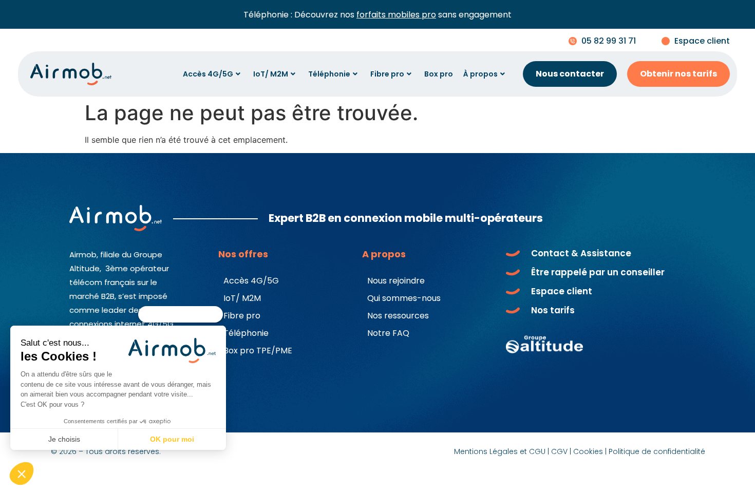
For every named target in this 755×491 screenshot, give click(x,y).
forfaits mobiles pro (396, 15)
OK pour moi (172, 439)
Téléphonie (329, 74)
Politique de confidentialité (657, 451)
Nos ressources (398, 316)
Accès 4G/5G (208, 74)
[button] (21, 473)
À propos (480, 74)
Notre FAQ (388, 333)
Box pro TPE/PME (257, 350)
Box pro (438, 74)
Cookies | (590, 451)
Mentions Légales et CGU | (501, 451)
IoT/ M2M (270, 74)
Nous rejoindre (396, 281)
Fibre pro (387, 74)
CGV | (561, 451)
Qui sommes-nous (404, 298)
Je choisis (64, 439)
